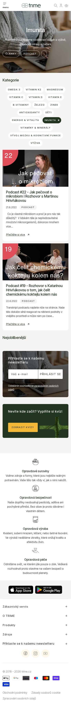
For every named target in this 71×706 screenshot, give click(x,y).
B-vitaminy (21, 105)
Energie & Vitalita (25, 120)
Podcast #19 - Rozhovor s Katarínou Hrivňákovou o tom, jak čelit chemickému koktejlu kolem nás (34, 290)
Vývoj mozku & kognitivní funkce (35, 135)
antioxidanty (29, 112)
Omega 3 (14, 89)
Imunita (50, 120)
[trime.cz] (31, 5)
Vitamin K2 (33, 89)
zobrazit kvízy (23, 427)
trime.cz (26, 671)
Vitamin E (55, 97)
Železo (39, 105)
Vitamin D (36, 97)
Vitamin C (16, 97)
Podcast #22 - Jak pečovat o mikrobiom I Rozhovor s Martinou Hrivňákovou (32, 196)
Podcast (30, 53)
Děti (48, 112)
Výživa (35, 143)
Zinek (54, 105)
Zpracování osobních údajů (19, 698)
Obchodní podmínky (15, 692)
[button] (66, 5)
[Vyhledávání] (56, 5)
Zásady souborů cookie (45, 692)
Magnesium (55, 89)
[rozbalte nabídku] (5, 4)
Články (11, 53)
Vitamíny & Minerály (36, 127)
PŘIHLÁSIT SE (50, 374)
